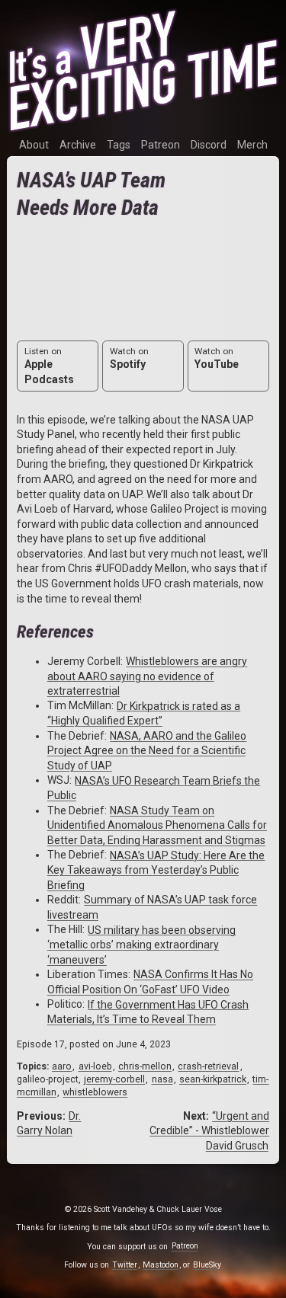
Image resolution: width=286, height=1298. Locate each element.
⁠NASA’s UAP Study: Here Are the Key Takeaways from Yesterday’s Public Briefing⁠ (156, 869)
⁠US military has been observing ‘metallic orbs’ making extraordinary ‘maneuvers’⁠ (141, 944)
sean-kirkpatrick (212, 1079)
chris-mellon (145, 1066)
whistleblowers (95, 1092)
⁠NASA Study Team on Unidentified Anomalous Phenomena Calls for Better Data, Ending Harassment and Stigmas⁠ (157, 825)
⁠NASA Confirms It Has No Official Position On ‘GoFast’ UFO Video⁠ (150, 982)
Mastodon (160, 1265)
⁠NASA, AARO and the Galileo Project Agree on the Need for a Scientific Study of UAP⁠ (146, 751)
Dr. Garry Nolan (49, 1123)
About (34, 145)
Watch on (129, 358)
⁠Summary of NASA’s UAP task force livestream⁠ (152, 907)
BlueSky (207, 1265)
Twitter (124, 1265)
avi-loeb (95, 1066)
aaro (62, 1066)
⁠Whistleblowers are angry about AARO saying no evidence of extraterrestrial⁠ (147, 676)
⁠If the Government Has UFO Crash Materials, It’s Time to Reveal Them (148, 1011)
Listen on (49, 365)
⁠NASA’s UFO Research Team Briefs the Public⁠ (153, 787)
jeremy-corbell (114, 1079)
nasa (162, 1079)
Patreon (160, 145)
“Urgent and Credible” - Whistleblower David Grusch (209, 1131)
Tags (118, 145)
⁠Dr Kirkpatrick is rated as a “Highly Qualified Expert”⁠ (143, 713)
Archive (77, 145)
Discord (209, 145)
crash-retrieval (208, 1066)
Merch (252, 145)
